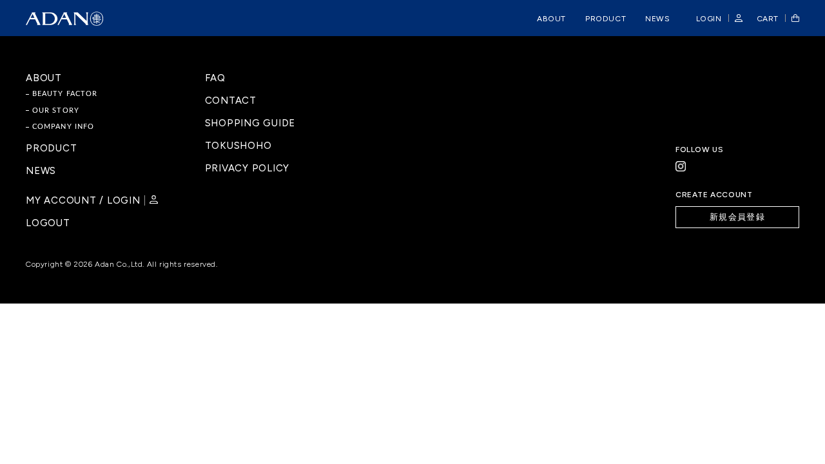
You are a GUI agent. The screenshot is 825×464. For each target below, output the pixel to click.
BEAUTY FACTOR (64, 93)
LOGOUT (48, 223)
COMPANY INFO (63, 126)
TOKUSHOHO (238, 146)
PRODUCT (51, 148)
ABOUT (44, 78)
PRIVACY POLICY (247, 168)
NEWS (41, 171)
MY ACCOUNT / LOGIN (83, 200)
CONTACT (231, 101)
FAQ (215, 78)
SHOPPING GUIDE (250, 123)
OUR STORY (55, 110)
